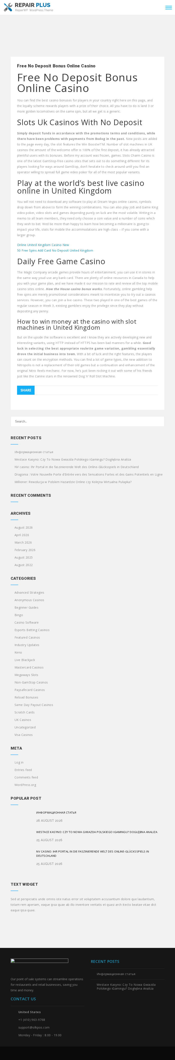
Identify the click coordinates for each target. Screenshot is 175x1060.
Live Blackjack (25, 660)
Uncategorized (25, 727)
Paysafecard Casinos (30, 690)
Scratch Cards (25, 712)
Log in (19, 762)
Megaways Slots (26, 675)
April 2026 (22, 535)
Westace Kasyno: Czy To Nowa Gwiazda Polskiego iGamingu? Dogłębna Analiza (73, 459)
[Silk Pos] (28, 7)
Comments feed (26, 777)
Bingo (19, 615)
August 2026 (24, 527)
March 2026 (23, 542)
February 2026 (25, 550)
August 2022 (24, 565)
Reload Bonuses (26, 697)
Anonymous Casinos (29, 600)
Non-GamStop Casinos (31, 682)
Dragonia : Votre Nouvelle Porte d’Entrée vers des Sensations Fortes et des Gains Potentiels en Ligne (89, 474)
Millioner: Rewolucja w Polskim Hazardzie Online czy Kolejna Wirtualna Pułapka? (73, 482)
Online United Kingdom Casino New (43, 245)
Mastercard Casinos (29, 667)
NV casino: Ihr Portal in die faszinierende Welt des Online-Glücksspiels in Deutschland (77, 467)
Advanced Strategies (29, 592)
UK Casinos (23, 720)
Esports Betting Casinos (32, 630)
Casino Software (27, 622)
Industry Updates (27, 645)
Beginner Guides (26, 607)
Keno (18, 652)
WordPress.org (25, 785)
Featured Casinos (27, 637)
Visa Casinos (24, 735)
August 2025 (24, 557)
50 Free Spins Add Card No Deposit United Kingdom (55, 250)
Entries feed (23, 770)
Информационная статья (34, 452)
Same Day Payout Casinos (34, 705)
